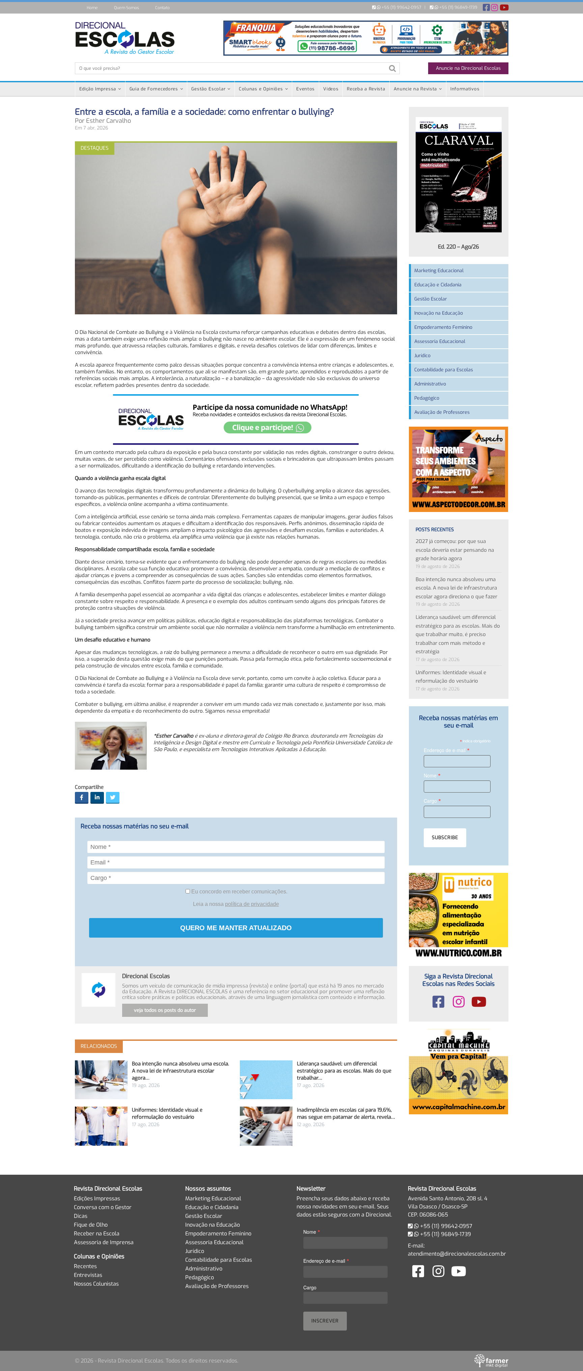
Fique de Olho (91, 1224)
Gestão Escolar (208, 89)
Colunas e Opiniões (261, 89)
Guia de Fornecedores (154, 89)
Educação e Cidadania (438, 285)
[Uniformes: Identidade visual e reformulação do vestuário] (101, 1126)
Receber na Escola (96, 1233)
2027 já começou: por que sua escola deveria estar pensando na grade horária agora (455, 550)
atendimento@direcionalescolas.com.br (457, 1253)
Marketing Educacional (439, 270)
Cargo (432, 800)
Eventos (305, 89)
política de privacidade (252, 904)
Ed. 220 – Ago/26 (458, 246)
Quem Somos (126, 7)
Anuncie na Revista (415, 89)
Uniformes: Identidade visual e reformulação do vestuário (167, 1113)
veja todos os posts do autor (165, 1010)
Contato (162, 7)
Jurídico (422, 355)
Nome (432, 775)
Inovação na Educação (438, 313)
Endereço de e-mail (447, 750)
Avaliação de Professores (442, 412)
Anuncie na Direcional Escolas (468, 68)
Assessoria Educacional (439, 341)
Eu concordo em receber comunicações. (238, 891)
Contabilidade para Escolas (443, 370)
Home (92, 7)
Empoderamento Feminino (443, 327)
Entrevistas (88, 1275)
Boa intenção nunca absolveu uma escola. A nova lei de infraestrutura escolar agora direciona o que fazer (456, 588)
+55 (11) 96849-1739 (457, 7)
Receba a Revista (366, 89)
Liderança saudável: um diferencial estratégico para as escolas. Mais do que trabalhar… (344, 1070)
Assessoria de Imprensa (104, 1242)
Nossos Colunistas (96, 1283)
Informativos (464, 89)
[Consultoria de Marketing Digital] (491, 1360)
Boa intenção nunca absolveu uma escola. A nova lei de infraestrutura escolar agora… (180, 1070)
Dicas (80, 1216)
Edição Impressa (97, 89)
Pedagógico (426, 398)
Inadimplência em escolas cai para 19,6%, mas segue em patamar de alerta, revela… (346, 1113)
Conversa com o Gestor (103, 1207)
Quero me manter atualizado (236, 928)
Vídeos (330, 89)
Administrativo (430, 384)
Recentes (85, 1266)
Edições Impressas (97, 1198)
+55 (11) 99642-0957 (401, 7)
